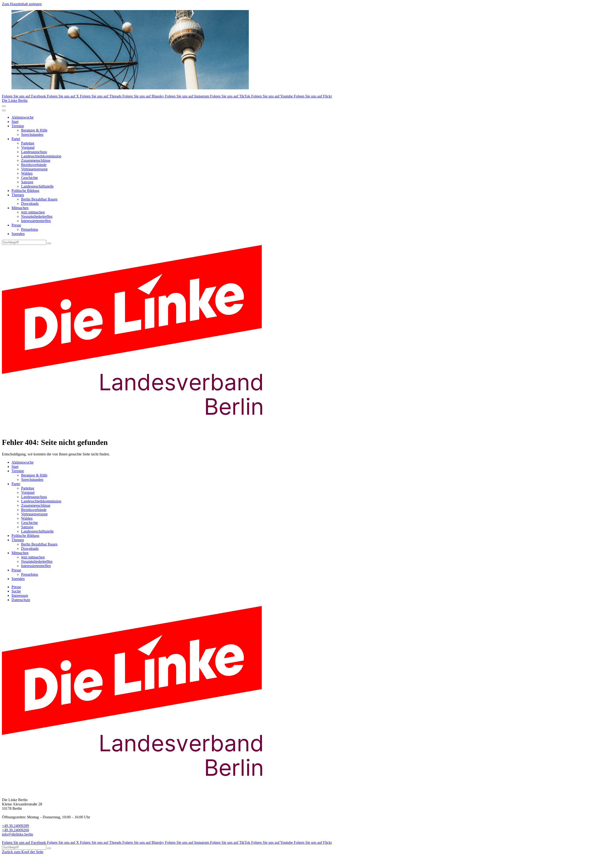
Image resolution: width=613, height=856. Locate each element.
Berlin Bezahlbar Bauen (39, 199)
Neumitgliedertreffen (36, 216)
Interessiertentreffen (36, 221)
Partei (15, 139)
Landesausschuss (34, 152)
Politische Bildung (25, 191)
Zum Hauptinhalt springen (22, 4)
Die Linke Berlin (15, 100)
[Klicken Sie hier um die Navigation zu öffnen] (4, 110)
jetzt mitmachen (33, 212)
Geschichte (29, 178)
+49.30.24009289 (15, 826)
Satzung (27, 182)
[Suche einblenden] (4, 106)
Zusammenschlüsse (35, 160)
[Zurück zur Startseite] (141, 431)
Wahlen (27, 173)
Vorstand (27, 147)
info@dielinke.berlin (17, 834)
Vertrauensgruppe (34, 169)
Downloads (30, 203)
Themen (17, 195)
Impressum (19, 595)
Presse (16, 225)
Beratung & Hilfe (34, 130)
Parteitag (27, 143)
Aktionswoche (22, 117)
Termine (17, 126)
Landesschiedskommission (41, 156)
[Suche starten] (49, 243)
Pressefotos (29, 229)
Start (14, 122)
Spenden (18, 234)
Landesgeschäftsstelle (37, 186)
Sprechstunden (32, 134)
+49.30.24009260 (15, 830)
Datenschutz (20, 600)
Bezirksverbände (33, 165)
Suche (16, 591)
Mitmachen (19, 208)
